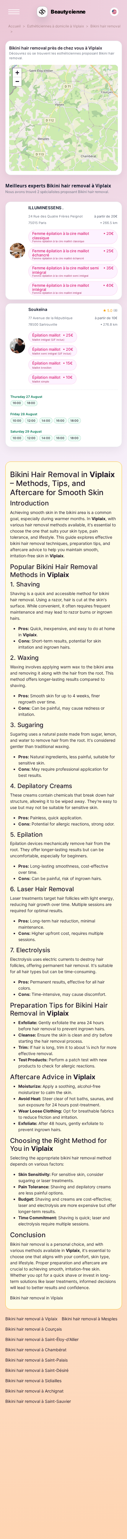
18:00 (31, 403)
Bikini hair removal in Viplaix (36, 1297)
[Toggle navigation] (13, 11)
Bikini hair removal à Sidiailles (33, 1380)
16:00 (17, 403)
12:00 (31, 420)
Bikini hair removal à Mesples (89, 1318)
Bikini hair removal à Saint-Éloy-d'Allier (42, 1339)
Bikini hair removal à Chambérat (35, 1349)
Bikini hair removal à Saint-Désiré (37, 1370)
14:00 (46, 420)
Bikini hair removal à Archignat (34, 1390)
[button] (17, 72)
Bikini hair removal (105, 26)
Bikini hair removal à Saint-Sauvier (38, 1401)
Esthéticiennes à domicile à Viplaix (55, 26)
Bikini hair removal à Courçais (33, 1329)
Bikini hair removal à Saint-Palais (36, 1359)
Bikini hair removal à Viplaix (31, 1318)
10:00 (17, 420)
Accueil (14, 26)
